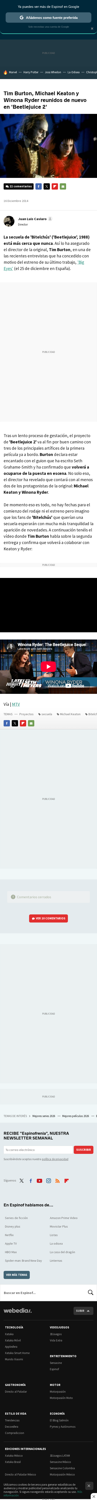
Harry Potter (30, 72)
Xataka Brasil (13, 1462)
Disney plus (12, 1226)
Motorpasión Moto (61, 1398)
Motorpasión (58, 1392)
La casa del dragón (62, 1252)
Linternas (56, 1261)
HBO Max (11, 1252)
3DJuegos (56, 1334)
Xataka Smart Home (17, 1353)
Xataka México (14, 1456)
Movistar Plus (59, 1226)
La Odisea (74, 72)
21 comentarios (21, 186)
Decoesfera (11, 1427)
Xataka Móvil (13, 1340)
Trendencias (12, 1420)
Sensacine (56, 1363)
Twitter (47, 186)
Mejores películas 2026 (76, 1116)
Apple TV (11, 1243)
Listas (54, 1235)
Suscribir (83, 1150)
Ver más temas (16, 1275)
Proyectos (26, 714)
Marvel (13, 72)
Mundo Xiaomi (14, 1359)
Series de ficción (16, 1218)
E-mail (63, 186)
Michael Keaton (70, 714)
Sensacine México (60, 1462)
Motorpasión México (62, 1474)
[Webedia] (18, 1313)
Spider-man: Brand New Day (23, 1261)
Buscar (91, 1293)
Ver (50, 918)
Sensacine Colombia (62, 1468)
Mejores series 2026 (44, 1116)
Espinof (54, 1369)
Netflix (9, 1235)
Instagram (48, 1180)
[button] (35, 218)
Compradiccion (14, 1433)
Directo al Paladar (16, 1392)
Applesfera (11, 1347)
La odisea (56, 1243)
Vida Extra (56, 1340)
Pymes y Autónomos (62, 1427)
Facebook (38, 186)
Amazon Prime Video (64, 1218)
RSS (57, 1180)
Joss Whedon (53, 72)
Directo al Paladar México (20, 1474)
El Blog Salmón (59, 1420)
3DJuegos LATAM (60, 1456)
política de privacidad (55, 1159)
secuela (47, 714)
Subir (80, 1311)
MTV (16, 704)
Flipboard (55, 186)
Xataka (9, 1334)
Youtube (39, 1180)
